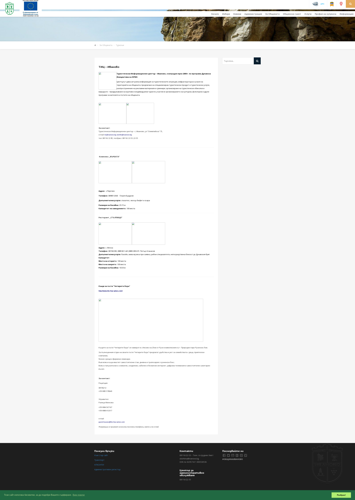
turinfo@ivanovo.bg (124, 135)
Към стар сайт (101, 455)
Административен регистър (107, 469)
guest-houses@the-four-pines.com (112, 422)
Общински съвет (292, 14)
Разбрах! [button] (341, 495)
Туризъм (120, 45)
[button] (350, 3)
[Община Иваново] (11, 8)
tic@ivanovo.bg (110, 135)
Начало (215, 14)
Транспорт (99, 460)
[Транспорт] (331, 3)
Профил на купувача (325, 14)
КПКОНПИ (99, 464)
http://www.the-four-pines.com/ (111, 291)
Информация (346, 14)
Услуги (307, 14)
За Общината (272, 14)
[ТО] (31, 8)
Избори (226, 14)
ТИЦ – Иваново (109, 67)
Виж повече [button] (79, 495)
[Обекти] (341, 3)
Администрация (253, 14)
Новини (237, 14)
